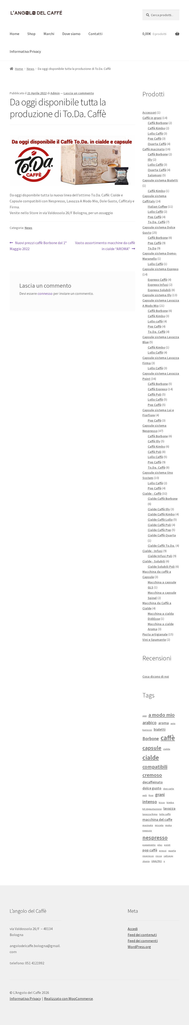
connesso (45, 293)
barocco (147, 729)
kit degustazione (152, 808)
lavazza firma (149, 814)
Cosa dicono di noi (155, 676)
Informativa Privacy (25, 51)
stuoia (146, 861)
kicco (162, 802)
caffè (168, 737)
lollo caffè (165, 814)
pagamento (149, 844)
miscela (159, 825)
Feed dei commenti (143, 940)
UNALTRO (156, 861)
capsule (151, 747)
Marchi (49, 33)
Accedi (133, 928)
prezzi (162, 850)
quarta (172, 850)
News (30, 69)
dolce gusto (151, 788)
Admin (55, 93)
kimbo (170, 802)
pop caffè (149, 850)
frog (151, 795)
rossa (159, 855)
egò (144, 795)
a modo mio (161, 715)
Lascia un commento (79, 93)
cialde (150, 757)
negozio (147, 830)
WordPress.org (139, 946)
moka (168, 825)
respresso (148, 855)
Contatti (95, 33)
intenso (149, 801)
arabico (149, 722)
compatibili (154, 766)
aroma (163, 723)
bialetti (159, 729)
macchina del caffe (157, 819)
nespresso (155, 837)
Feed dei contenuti (142, 934)
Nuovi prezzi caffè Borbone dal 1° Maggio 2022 (38, 245)
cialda (166, 748)
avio (173, 723)
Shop (31, 33)
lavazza (169, 808)
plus (159, 844)
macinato (147, 825)
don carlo (168, 788)
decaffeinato (152, 782)
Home (14, 33)
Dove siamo (71, 33)
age (144, 715)
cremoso (152, 775)
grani (160, 794)
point (167, 844)
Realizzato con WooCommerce (68, 998)
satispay (168, 855)
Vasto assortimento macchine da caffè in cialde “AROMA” (105, 245)
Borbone (150, 738)
